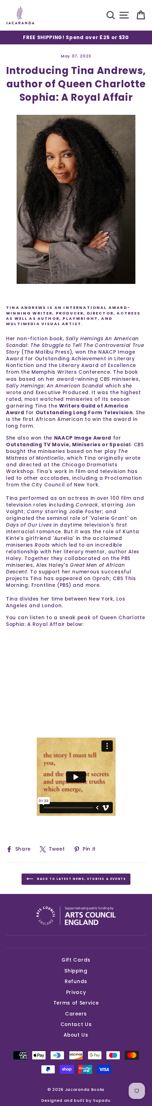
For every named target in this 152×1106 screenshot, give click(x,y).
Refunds (76, 981)
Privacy (76, 992)
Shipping (75, 971)
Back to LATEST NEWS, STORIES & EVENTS (81, 879)
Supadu (101, 1100)
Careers (76, 1014)
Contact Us (76, 1024)
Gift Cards (76, 960)
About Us (76, 1035)
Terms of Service (76, 1003)
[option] (76, 37)
